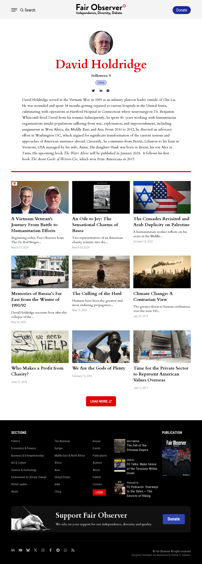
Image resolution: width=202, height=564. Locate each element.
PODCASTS (132, 483)
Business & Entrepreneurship (27, 455)
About (96, 470)
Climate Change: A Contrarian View (153, 296)
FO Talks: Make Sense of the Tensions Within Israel (142, 468)
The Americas (62, 441)
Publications (100, 455)
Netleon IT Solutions (181, 555)
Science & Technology (23, 470)
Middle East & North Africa (70, 455)
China (58, 491)
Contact (97, 484)
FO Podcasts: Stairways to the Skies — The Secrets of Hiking (142, 491)
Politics (15, 441)
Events (96, 448)
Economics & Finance (23, 448)
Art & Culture (18, 462)
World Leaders (19, 484)
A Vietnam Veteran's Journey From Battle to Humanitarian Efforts (34, 225)
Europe (59, 448)
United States (62, 477)
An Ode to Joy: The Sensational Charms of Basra (95, 225)
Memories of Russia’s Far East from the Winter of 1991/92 (36, 299)
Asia (57, 470)
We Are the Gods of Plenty (98, 368)
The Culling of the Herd (97, 294)
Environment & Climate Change (29, 477)
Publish (97, 477)
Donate (174, 519)
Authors (97, 462)
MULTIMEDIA (133, 441)
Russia (96, 441)
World (14, 491)
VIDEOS (130, 460)
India (57, 484)
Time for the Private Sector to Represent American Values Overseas (160, 374)
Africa (58, 462)
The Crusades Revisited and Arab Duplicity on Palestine (161, 222)
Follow (101, 82)
